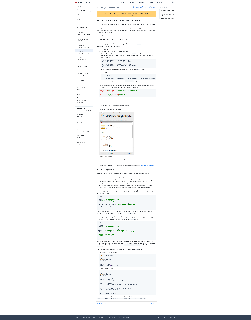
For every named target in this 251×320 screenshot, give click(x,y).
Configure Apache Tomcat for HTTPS (167, 15)
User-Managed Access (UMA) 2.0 (84, 119)
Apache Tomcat (82, 42)
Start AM (80, 64)
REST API (79, 137)
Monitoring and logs (81, 87)
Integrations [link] (133, 2)
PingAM (79, 6)
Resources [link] (160, 2)
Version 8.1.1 (84, 10)
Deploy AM (80, 57)
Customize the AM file (84, 34)
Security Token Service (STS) (83, 131)
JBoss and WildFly (82, 45)
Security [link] (118, 317)
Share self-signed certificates (147, 165)
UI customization (80, 92)
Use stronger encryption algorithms (84, 54)
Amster (78, 78)
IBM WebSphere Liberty (84, 47)
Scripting (79, 140)
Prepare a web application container (83, 40)
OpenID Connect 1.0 (81, 127)
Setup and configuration (82, 75)
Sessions (79, 104)
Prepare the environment (83, 36)
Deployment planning (81, 24)
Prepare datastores (82, 59)
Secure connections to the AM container (85, 50)
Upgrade (79, 89)
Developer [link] (142, 2)
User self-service (80, 116)
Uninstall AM (80, 71)
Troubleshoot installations (83, 73)
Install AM (80, 61)
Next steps (80, 68)
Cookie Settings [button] (126, 317)
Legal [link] (108, 317)
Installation (79, 29)
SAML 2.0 (79, 129)
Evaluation (79, 19)
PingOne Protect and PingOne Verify (84, 110)
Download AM (81, 32)
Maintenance (79, 85)
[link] (79, 2)
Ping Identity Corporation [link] (89, 317)
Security (78, 82)
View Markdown (147, 7)
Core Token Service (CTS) (82, 80)
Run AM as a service (82, 66)
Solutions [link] (151, 2)
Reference (79, 94)
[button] (173, 2)
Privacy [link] (113, 317)
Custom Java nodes (81, 142)
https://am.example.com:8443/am (106, 204)
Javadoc (78, 144)
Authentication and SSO (82, 100)
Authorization (80, 102)
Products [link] (124, 2)
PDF (154, 7)
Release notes (80, 21)
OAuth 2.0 (79, 124)
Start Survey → (138, 15)
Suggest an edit (138, 7)
